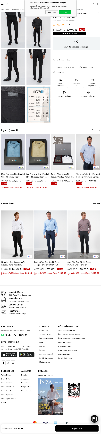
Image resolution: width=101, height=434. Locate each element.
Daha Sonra (51, 12)
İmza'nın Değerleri (46, 338)
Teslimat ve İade (64, 96)
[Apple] (9, 354)
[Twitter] (8, 362)
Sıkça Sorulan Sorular (66, 330)
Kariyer (42, 346)
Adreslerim (25, 379)
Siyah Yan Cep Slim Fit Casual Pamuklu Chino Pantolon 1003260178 (79, 263)
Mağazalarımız (44, 362)
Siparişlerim (25, 383)
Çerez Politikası (64, 354)
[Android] (26, 354)
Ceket (3, 403)
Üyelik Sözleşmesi (65, 346)
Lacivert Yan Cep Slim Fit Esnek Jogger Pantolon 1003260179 (47, 263)
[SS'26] (50, 396)
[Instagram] (13, 362)
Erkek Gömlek (6, 383)
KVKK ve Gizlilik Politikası (67, 350)
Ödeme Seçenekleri (92, 84)
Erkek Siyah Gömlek (8, 399)
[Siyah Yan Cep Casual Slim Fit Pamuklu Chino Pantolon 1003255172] (17, 234)
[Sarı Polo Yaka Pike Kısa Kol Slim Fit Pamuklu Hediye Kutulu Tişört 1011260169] (38, 152)
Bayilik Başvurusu (46, 358)
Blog (41, 342)
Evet (65, 12)
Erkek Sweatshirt (7, 387)
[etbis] (74, 390)
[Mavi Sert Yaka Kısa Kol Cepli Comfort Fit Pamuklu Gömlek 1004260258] (88, 152)
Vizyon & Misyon (45, 334)
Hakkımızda (43, 330)
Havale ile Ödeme (65, 358)
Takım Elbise (6, 375)
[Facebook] (3, 362)
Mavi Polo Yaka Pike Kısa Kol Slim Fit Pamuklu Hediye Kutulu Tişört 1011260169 (13, 175)
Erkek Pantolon (7, 391)
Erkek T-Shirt (6, 379)
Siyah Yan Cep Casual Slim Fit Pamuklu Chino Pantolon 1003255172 (13, 263)
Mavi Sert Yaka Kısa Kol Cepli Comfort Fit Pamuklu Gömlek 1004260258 (88, 175)
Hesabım (24, 375)
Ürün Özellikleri (60, 84)
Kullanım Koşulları (65, 342)
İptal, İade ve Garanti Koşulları (69, 334)
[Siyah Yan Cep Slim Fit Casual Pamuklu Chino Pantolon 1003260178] (83, 234)
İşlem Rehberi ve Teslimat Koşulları (71, 338)
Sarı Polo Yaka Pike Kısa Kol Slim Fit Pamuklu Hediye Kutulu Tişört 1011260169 (37, 175)
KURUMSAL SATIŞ (46, 354)
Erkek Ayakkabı (7, 395)
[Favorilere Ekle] (98, 13)
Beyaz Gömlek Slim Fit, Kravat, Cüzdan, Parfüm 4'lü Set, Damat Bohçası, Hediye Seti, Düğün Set (62, 175)
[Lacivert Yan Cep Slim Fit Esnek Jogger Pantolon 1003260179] (50, 234)
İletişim (42, 350)
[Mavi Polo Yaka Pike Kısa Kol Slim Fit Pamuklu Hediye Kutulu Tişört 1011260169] (13, 152)
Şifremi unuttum (27, 391)
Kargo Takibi (26, 387)
